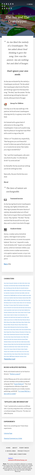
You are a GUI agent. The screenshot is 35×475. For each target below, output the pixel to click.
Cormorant (6, 295)
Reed (15, 336)
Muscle (26, 324)
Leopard (19, 317)
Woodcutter (17, 356)
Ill (27, 312)
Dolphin (5, 300)
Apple (23, 283)
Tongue (14, 349)
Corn (9, 295)
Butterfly (17, 290)
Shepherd (6, 341)
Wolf (10, 356)
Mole (17, 322)
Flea (5, 305)
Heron (13, 312)
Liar (21, 317)
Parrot (23, 329)
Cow (16, 295)
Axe (9, 285)
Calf (23, 290)
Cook (28, 292)
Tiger (8, 349)
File (23, 302)
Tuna (15, 351)
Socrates (25, 341)
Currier (7, 297)
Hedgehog (26, 309)
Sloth (18, 341)
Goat (15, 307)
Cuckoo (29, 295)
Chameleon (12, 292)
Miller (5, 322)
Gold (19, 307)
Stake (22, 344)
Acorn (5, 283)
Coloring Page (8, 433)
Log (10, 319)
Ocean (23, 327)
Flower (7, 305)
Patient (29, 329)
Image (29, 312)
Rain (5, 336)
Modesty (14, 322)
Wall (8, 353)
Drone (19, 300)
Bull (11, 290)
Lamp (14, 317)
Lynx (14, 319)
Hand (20, 309)
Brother (5, 290)
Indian (5, 314)
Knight (11, 317)
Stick (27, 344)
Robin (27, 336)
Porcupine (17, 334)
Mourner (16, 324)
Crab (18, 295)
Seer (21, 339)
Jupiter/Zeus (22, 314)
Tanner (16, 346)
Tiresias (11, 349)
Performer (17, 331)
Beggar (24, 285)
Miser (11, 322)
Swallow (10, 346)
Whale (19, 353)
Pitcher (5, 334)
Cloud (20, 292)
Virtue (27, 351)
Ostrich (5, 329)
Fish (25, 302)
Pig (25, 331)
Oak (21, 327)
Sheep (26, 339)
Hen (29, 309)
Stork (29, 344)
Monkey (26, 322)
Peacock (8, 331)
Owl (8, 329)
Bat (12, 285)
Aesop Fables (8, 27)
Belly (28, 285)
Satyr (13, 339)
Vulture (5, 353)
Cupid (5, 297)
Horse (19, 312)
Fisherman (28, 302)
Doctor (27, 297)
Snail (20, 341)
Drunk (22, 300)
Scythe (18, 339)
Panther (17, 329)
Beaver (17, 285)
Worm (25, 356)
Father (21, 302)
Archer (26, 283)
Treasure (5, 351)
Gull (18, 309)
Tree (8, 351)
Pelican (13, 331)
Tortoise (19, 349)
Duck (25, 300)
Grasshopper (9, 309)
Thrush (5, 349)
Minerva (8, 322)
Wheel (22, 353)
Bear (14, 285)
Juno (19, 314)
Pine (30, 331)
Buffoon (8, 290)
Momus (19, 322)
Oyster (11, 329)
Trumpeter (12, 351)
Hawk (23, 309)
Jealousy (16, 314)
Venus (20, 351)
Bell (26, 285)
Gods (17, 307)
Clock (18, 292)
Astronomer (6, 285)
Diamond (24, 297)
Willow (25, 353)
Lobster (5, 319)
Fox (17, 305)
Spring (17, 344)
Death (15, 297)
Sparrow (9, 344)
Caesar (20, 290)
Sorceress (6, 344)
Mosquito (5, 324)
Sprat (15, 344)
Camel (25, 290)
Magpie (16, 319)
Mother (9, 324)
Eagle (29, 300)
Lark (16, 317)
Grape (5, 309)
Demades (20, 297)
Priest (22, 334)
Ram (7, 336)
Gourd (26, 307)
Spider (12, 344)
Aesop (7, 283)
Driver (17, 300)
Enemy (10, 302)
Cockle (26, 292)
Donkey (8, 300)
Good (21, 307)
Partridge (26, 329)
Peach (5, 331)
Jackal (11, 314)
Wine (5, 356)
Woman (13, 356)
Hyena (25, 312)
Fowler (14, 305)
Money (23, 322)
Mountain (13, 324)
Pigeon (27, 331)
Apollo (20, 283)
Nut (16, 327)
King (26, 314)
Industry (8, 314)
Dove (11, 300)
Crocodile (24, 295)
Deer (17, 297)
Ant (18, 283)
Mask (21, 319)
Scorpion (15, 339)
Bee (19, 285)
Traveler (25, 349)
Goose (23, 307)
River (22, 336)
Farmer (18, 302)
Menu (31, 4)
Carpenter (29, 290)
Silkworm (10, 341)
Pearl (11, 331)
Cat (4, 292)
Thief (25, 346)
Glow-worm (9, 307)
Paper (20, 329)
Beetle (21, 285)
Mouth (23, 324)
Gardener (27, 305)
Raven (9, 336)
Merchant (24, 319)
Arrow (29, 283)
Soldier (28, 341)
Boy (20, 287)
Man (19, 319)
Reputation (18, 336)
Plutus (8, 334)
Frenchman (20, 305)
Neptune (5, 327)
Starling (24, 344)
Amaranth (11, 283)
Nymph (18, 327)
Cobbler (23, 292)
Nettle (9, 327)
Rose (8, 339)
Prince (25, 334)
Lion (25, 317)
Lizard (28, 317)
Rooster (5, 339)
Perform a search (15, 374)
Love (12, 319)
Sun (8, 346)
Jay (13, 314)
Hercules (6, 312)
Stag (19, 344)
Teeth (22, 346)
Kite (9, 317)
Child (16, 292)
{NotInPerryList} (9, 359)
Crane (21, 295)
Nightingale (12, 327)
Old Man (26, 327)
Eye (13, 302)
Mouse (20, 324)
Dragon (14, 300)
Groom (15, 309)
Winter (7, 356)
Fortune (11, 305)
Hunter (22, 312)
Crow (27, 295)
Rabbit (27, 334)
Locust (8, 319)
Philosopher (22, 331)
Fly (9, 305)
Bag (11, 285)
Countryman (13, 295)
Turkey (17, 351)
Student (5, 346)
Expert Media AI (19, 384)
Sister (13, 341)
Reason (12, 336)
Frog (24, 305)
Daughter (11, 297)
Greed (13, 309)
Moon (29, 322)
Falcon (15, 302)
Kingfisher (6, 317)
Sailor (10, 339)
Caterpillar (8, 292)
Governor (29, 307)
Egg (4, 302)
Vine (25, 351)
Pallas (14, 329)
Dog (30, 297)
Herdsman (10, 312)
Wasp (13, 353)
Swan (13, 346)
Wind (28, 353)
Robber (24, 336)
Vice (23, 351)
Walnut (10, 353)
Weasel (16, 353)
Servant (23, 339)
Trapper (22, 349)
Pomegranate (12, 334)
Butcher (13, 290)
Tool (16, 349)
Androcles (15, 283)
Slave (15, 341)
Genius (5, 307)
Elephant (7, 302)
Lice (23, 317)
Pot (20, 334)
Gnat (13, 307)
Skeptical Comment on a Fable (13, 438)
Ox (9, 329)
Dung (27, 300)
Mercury (28, 319)
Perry (6, 264)
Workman (22, 356)
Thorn (27, 346)
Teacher (19, 346)
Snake (22, 341)
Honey (16, 312)
